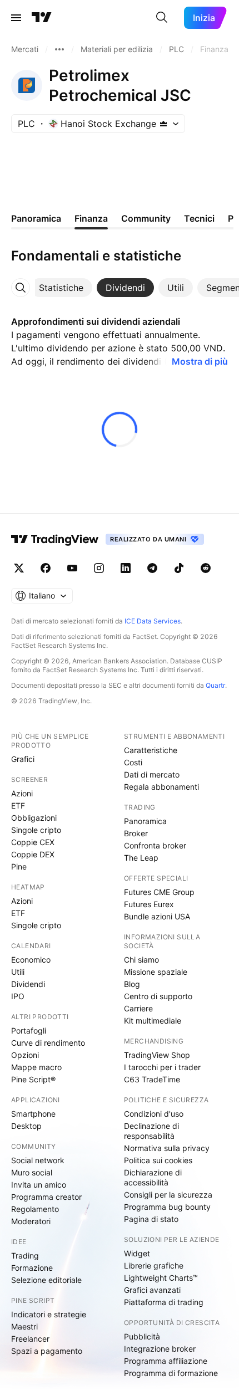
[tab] (61, 287)
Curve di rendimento (48, 1042)
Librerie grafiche (153, 1265)
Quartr (215, 685)
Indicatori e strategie (48, 1314)
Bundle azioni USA (157, 916)
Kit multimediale (152, 1020)
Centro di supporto (158, 996)
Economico (31, 959)
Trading (25, 1255)
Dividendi (28, 984)
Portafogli (28, 1030)
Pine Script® (33, 1079)
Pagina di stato (151, 1219)
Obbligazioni (34, 817)
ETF (18, 805)
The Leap (141, 857)
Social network (37, 1160)
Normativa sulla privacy (167, 1148)
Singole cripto (36, 830)
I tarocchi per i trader (162, 1067)
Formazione (32, 1267)
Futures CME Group (159, 892)
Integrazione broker (160, 1348)
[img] (163, 124)
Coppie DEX (32, 854)
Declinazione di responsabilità (151, 1131)
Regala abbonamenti (161, 786)
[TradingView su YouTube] (72, 568)
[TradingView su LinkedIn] (125, 568)
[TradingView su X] (19, 568)
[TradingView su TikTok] (179, 568)
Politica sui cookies (158, 1160)
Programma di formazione (171, 1373)
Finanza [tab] (91, 218)
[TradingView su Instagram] (99, 568)
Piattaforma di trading (163, 1302)
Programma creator (46, 1196)
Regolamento (35, 1209)
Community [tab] (146, 218)
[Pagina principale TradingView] (42, 17)
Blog (132, 984)
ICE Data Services (153, 621)
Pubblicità (142, 1336)
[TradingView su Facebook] (45, 568)
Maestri (24, 1326)
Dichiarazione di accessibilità (153, 1177)
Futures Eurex (149, 904)
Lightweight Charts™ (161, 1277)
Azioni (22, 793)
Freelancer (30, 1338)
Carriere (138, 1008)
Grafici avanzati (152, 1290)
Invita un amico (38, 1184)
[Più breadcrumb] (59, 49)
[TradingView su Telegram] (152, 568)
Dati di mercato (152, 774)
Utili (17, 971)
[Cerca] (162, 18)
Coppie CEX (32, 842)
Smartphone (33, 1113)
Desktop (26, 1126)
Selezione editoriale (46, 1280)
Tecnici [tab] (199, 218)
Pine (19, 866)
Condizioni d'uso (153, 1113)
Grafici (22, 759)
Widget (137, 1253)
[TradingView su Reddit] (205, 568)
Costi (133, 762)
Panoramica (145, 821)
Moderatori (31, 1221)
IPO (17, 996)
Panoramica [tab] (36, 218)
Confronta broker (155, 845)
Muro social (31, 1172)
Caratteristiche (150, 750)
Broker (136, 833)
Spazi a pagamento (46, 1351)
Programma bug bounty (167, 1206)
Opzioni (25, 1055)
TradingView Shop (157, 1055)
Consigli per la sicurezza (168, 1194)
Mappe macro (36, 1067)
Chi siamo (141, 959)
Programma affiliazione (165, 1361)
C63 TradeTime (152, 1079)
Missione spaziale (155, 971)
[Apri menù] (16, 18)
